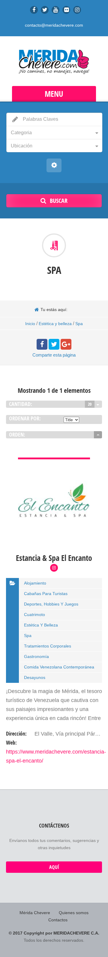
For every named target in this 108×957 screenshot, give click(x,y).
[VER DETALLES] (54, 462)
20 (90, 404)
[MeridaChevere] (54, 62)
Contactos (58, 919)
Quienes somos (73, 912)
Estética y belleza (55, 323)
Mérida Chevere (35, 912)
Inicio (30, 323)
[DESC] (98, 434)
